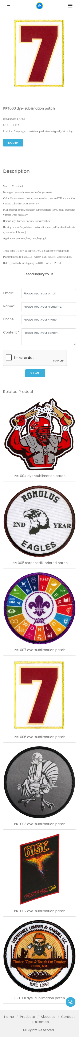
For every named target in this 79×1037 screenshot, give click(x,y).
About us (48, 1016)
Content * (11, 332)
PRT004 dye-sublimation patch (40, 476)
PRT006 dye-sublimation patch (39, 737)
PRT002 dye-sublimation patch (39, 911)
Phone (8, 319)
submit (35, 373)
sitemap (42, 1021)
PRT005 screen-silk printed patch (40, 563)
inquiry (13, 143)
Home (9, 1016)
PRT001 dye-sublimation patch (39, 998)
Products (27, 1016)
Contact (68, 1016)
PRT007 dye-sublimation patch (39, 650)
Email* (8, 293)
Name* (9, 306)
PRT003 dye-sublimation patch (39, 824)
